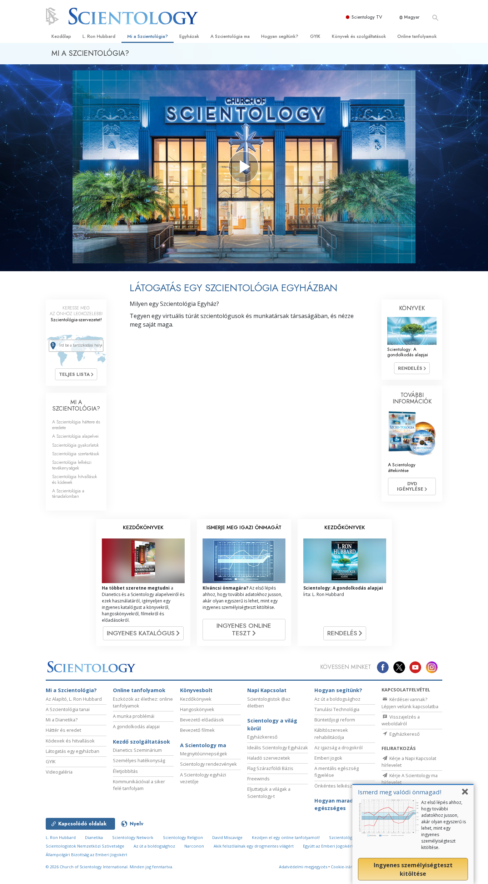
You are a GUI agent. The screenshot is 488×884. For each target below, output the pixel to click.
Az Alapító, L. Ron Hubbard (74, 699)
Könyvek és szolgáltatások (359, 36)
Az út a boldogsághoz (337, 699)
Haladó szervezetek (268, 758)
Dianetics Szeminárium (137, 750)
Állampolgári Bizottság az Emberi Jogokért (86, 854)
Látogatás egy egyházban (72, 751)
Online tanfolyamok (417, 36)
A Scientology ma (203, 745)
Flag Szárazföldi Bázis (270, 768)
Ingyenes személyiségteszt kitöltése (413, 869)
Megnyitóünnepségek (203, 753)
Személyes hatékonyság (139, 760)
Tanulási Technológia (336, 709)
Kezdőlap (61, 36)
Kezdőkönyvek (195, 699)
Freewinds (258, 778)
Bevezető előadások (202, 719)
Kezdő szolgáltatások (141, 741)
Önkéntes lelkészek (336, 786)
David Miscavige (227, 837)
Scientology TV (367, 17)
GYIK (315, 36)
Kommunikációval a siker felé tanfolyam (139, 784)
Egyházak (189, 36)
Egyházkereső (262, 737)
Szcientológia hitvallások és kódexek (74, 479)
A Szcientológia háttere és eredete (76, 424)
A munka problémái (133, 716)
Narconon (194, 846)
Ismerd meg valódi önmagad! (399, 792)
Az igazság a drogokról (338, 747)
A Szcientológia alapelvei (75, 436)
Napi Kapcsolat (267, 690)
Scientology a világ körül (272, 724)
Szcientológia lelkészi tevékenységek (71, 465)
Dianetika (94, 837)
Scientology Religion (183, 837)
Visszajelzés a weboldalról (401, 720)
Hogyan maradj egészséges (334, 804)
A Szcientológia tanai (68, 709)
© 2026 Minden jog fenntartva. (109, 866)
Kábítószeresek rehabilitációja (331, 733)
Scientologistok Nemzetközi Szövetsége (85, 846)
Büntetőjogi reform (334, 719)
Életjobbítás (125, 771)
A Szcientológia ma (230, 36)
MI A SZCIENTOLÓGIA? (76, 405)
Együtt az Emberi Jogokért (328, 846)
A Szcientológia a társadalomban (68, 493)
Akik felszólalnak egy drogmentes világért (254, 846)
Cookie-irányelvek (348, 866)
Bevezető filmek (197, 730)
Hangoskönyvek (197, 709)
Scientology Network (132, 837)
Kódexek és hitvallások (70, 741)
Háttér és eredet (63, 730)
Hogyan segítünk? (279, 36)
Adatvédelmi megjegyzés (303, 866)
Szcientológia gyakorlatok (75, 445)
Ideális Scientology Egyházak (277, 747)
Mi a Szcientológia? (147, 36)
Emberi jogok (328, 758)
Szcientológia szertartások (75, 453)
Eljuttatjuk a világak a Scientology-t (268, 792)
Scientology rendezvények (208, 764)
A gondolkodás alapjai (136, 726)
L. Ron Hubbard (99, 36)
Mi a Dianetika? (62, 719)
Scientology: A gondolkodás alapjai (407, 352)
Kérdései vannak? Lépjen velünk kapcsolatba (410, 702)
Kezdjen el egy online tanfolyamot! (286, 837)
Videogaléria (59, 772)
